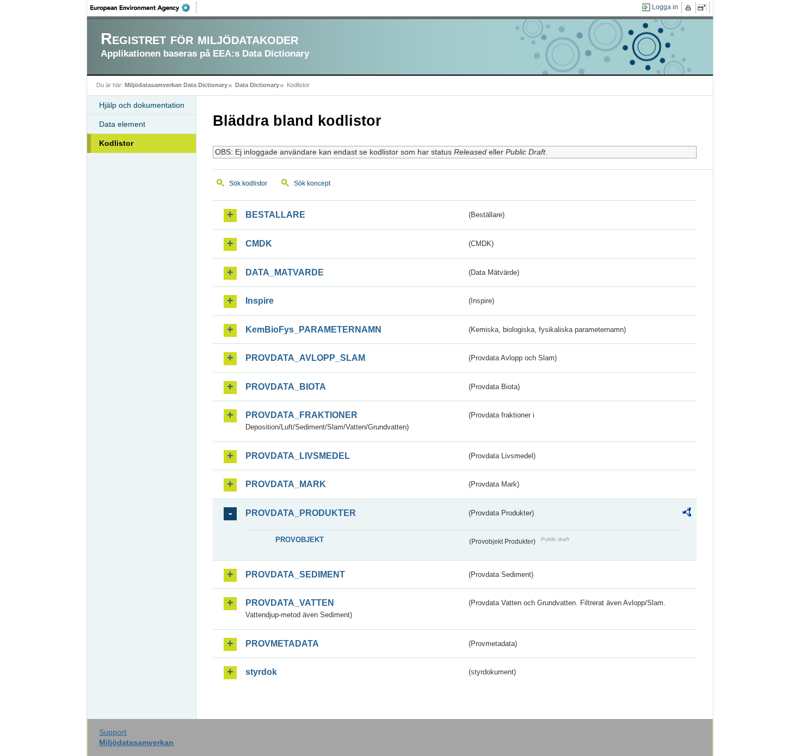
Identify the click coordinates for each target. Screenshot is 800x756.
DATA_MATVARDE (284, 272)
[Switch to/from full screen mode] (704, 7)
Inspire (259, 300)
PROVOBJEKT (299, 540)
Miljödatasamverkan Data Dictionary (176, 85)
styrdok (261, 672)
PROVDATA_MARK (285, 484)
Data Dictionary (257, 85)
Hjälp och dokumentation (141, 105)
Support (112, 732)
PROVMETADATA (282, 643)
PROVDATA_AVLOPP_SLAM (305, 357)
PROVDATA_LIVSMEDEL (297, 455)
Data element (122, 124)
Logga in (665, 7)
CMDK (258, 243)
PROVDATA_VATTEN (289, 602)
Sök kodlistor (248, 183)
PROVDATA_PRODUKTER (300, 513)
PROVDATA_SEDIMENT (295, 574)
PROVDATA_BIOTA (285, 386)
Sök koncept (312, 183)
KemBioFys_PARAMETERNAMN (313, 329)
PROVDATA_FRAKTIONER (301, 415)
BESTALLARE (275, 214)
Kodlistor (116, 143)
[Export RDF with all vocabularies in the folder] (686, 513)
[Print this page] (690, 7)
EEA (143, 7)
